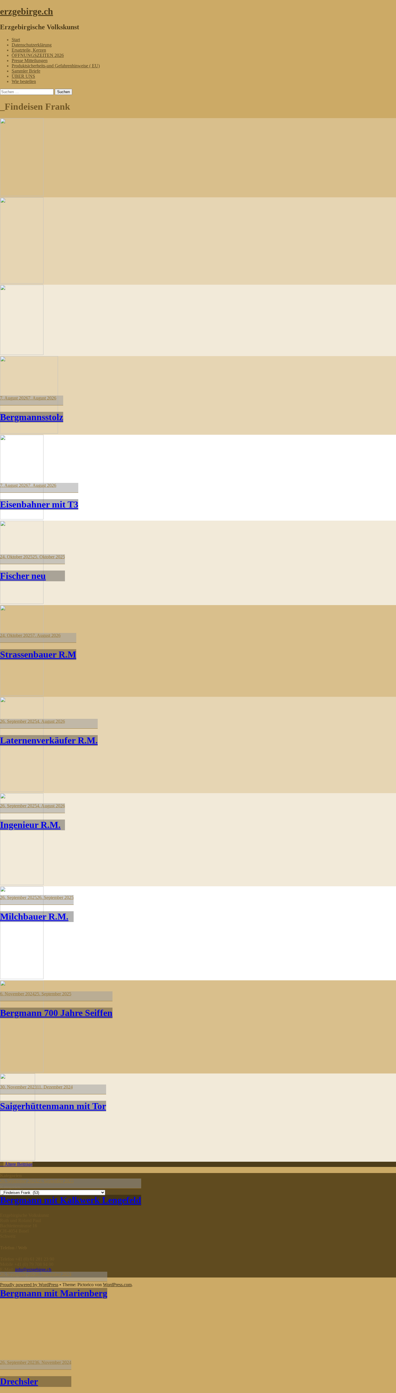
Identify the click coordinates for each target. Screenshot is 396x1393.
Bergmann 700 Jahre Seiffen (56, 1013)
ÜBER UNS (23, 76)
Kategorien (10, 1187)
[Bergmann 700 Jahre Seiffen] (21, 790)
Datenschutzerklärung (32, 44)
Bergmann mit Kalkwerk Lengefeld (70, 1200)
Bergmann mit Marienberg (53, 1293)
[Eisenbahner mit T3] (21, 281)
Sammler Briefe (26, 70)
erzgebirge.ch (26, 11)
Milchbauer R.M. (34, 916)
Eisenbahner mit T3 (39, 504)
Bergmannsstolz (31, 417)
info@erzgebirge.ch (33, 1269)
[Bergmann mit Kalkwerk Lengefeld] (21, 977)
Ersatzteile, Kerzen (29, 50)
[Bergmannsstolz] (21, 194)
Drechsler (19, 1381)
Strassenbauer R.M (38, 654)
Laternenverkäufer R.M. (49, 740)
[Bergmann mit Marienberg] (21, 1070)
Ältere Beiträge (17, 1164)
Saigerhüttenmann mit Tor (53, 1106)
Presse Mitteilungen (30, 60)
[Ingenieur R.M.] (21, 602)
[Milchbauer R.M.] (21, 694)
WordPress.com (117, 1284)
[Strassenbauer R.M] (29, 432)
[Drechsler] (17, 1158)
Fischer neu (23, 576)
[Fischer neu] (21, 353)
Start (16, 39)
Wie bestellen (24, 81)
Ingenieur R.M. (30, 825)
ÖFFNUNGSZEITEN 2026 (38, 55)
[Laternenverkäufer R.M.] (21, 517)
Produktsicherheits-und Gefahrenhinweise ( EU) (56, 65)
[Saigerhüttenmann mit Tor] (21, 883)
